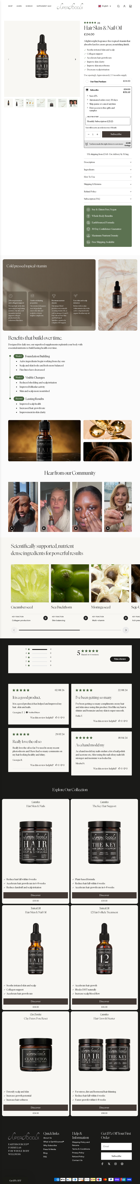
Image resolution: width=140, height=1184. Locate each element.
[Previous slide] (11, 507)
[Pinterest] (122, 1164)
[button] (105, 6)
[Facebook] (102, 1164)
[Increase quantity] (97, 134)
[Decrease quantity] (89, 134)
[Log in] (124, 6)
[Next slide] (128, 507)
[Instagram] (116, 1164)
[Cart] (130, 6)
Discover (36, 895)
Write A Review (120, 659)
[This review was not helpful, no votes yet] (61, 717)
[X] (109, 1164)
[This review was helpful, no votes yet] (56, 717)
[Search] (118, 6)
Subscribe (116, 134)
